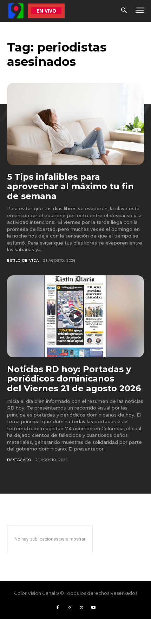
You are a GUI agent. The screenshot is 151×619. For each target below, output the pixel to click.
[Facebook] (57, 608)
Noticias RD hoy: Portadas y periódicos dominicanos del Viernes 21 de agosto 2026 (74, 378)
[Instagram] (69, 608)
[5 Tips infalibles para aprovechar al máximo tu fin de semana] (75, 124)
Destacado (19, 460)
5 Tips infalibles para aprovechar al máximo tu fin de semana (70, 186)
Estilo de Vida (23, 260)
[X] (81, 608)
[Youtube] (93, 608)
